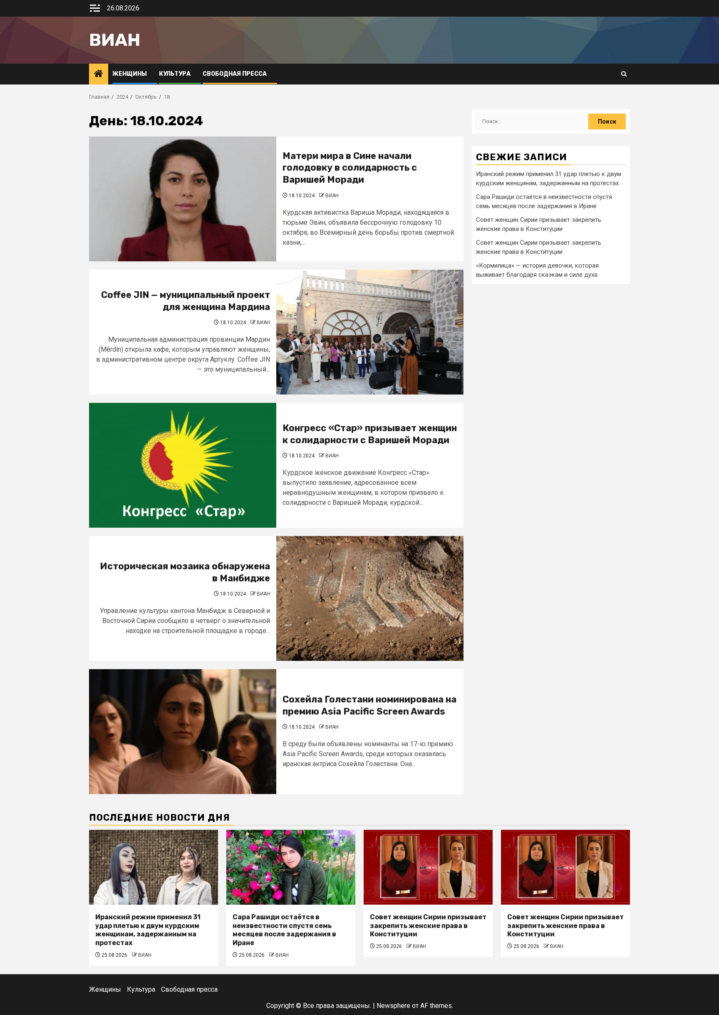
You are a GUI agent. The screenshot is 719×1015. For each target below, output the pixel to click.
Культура (175, 73)
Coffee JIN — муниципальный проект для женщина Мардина (185, 301)
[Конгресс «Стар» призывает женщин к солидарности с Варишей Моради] (182, 465)
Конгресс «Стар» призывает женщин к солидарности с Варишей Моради (370, 434)
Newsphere (393, 1006)
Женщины (129, 73)
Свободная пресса (235, 73)
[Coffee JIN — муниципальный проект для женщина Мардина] (370, 332)
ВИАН (332, 196)
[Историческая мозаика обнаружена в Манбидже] (370, 598)
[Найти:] (532, 121)
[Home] (98, 74)
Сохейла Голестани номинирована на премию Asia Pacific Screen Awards (369, 705)
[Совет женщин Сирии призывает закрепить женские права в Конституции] (428, 867)
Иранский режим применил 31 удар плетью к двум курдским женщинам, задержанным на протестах (148, 930)
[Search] (624, 74)
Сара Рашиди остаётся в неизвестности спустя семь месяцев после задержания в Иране (284, 930)
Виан (114, 40)
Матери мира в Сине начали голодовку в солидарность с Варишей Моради (350, 167)
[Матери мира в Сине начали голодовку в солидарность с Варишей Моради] (182, 198)
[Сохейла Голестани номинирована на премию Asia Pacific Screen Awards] (182, 731)
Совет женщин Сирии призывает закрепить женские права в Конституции (428, 925)
